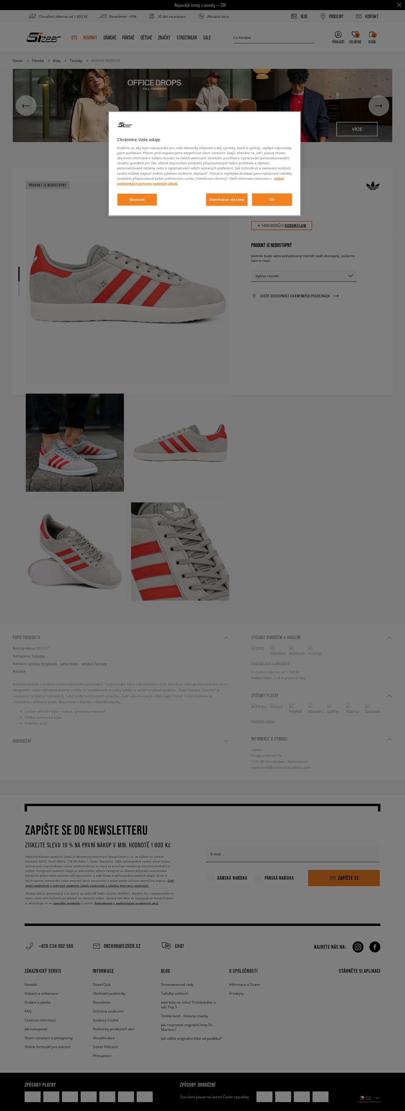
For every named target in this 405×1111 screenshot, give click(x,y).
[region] (204, 163)
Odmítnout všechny (226, 199)
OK (272, 199)
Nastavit (137, 199)
